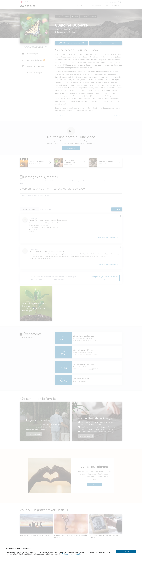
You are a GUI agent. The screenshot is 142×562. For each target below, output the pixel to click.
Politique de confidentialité (71, 554)
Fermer (126, 551)
